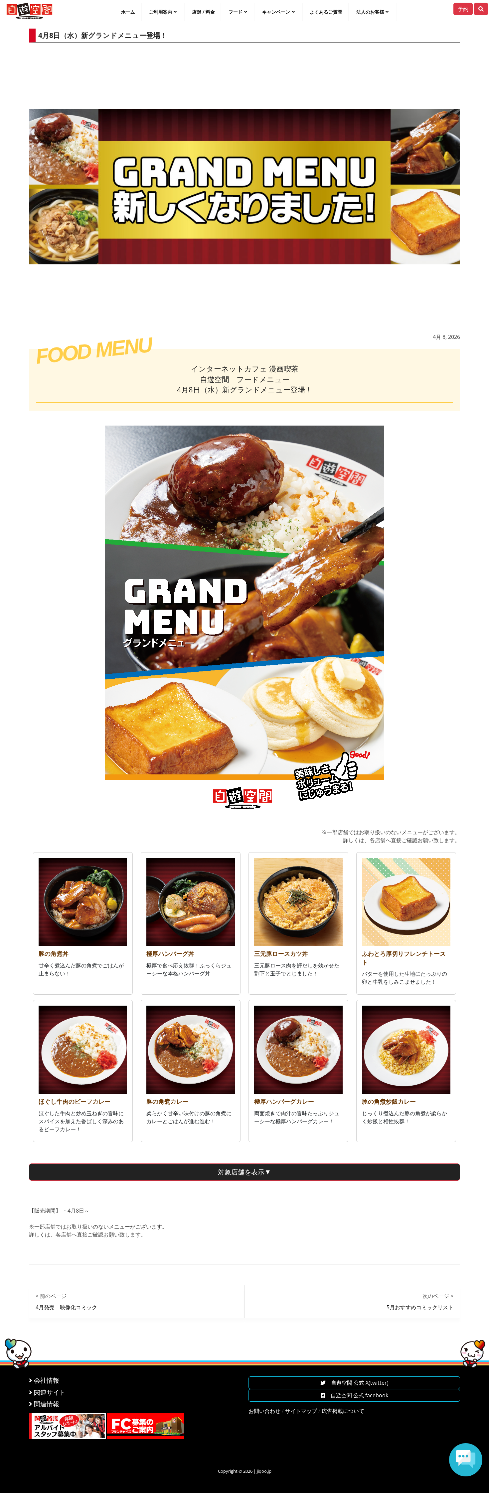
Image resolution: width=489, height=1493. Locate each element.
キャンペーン (276, 12)
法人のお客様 (370, 12)
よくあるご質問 (326, 12)
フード (236, 12)
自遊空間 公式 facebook (356, 1395)
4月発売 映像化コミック (66, 1307)
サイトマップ (301, 1411)
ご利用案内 (160, 12)
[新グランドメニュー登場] (244, 622)
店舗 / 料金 (203, 12)
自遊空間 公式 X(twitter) (357, 1382)
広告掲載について (343, 1411)
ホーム (128, 12)
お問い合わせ (264, 1411)
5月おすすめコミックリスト (420, 1307)
